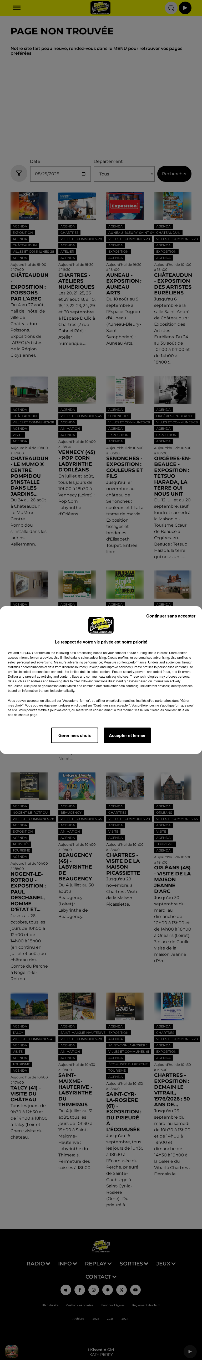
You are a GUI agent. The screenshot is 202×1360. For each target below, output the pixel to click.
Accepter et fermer (127, 735)
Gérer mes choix (74, 735)
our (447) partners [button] (33, 652)
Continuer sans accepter (170, 616)
